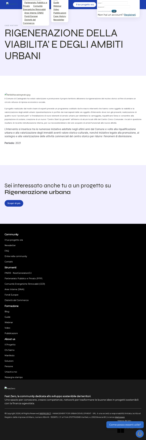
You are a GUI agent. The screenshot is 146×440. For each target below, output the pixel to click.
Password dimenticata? (104, 11)
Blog (7, 311)
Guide (56, 2)
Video (56, 9)
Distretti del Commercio (29, 21)
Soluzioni (9, 361)
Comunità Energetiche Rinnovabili (34, 8)
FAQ (7, 251)
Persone (9, 366)
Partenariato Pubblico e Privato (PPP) (23, 278)
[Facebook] (118, 431)
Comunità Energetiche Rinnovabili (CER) (25, 284)
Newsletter (58, 19)
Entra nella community (16, 256)
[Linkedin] (122, 431)
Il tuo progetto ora (14, 240)
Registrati (130, 14)
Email (100, 3)
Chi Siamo (10, 350)
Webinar (57, 6)
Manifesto (10, 355)
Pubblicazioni (59, 12)
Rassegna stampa (14, 377)
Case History (59, 16)
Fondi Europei (31, 16)
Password (101, 7)
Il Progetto (10, 344)
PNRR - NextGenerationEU (18, 273)
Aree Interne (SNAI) (34, 12)
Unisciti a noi (11, 372)
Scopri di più (13, 203)
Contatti (9, 261)
